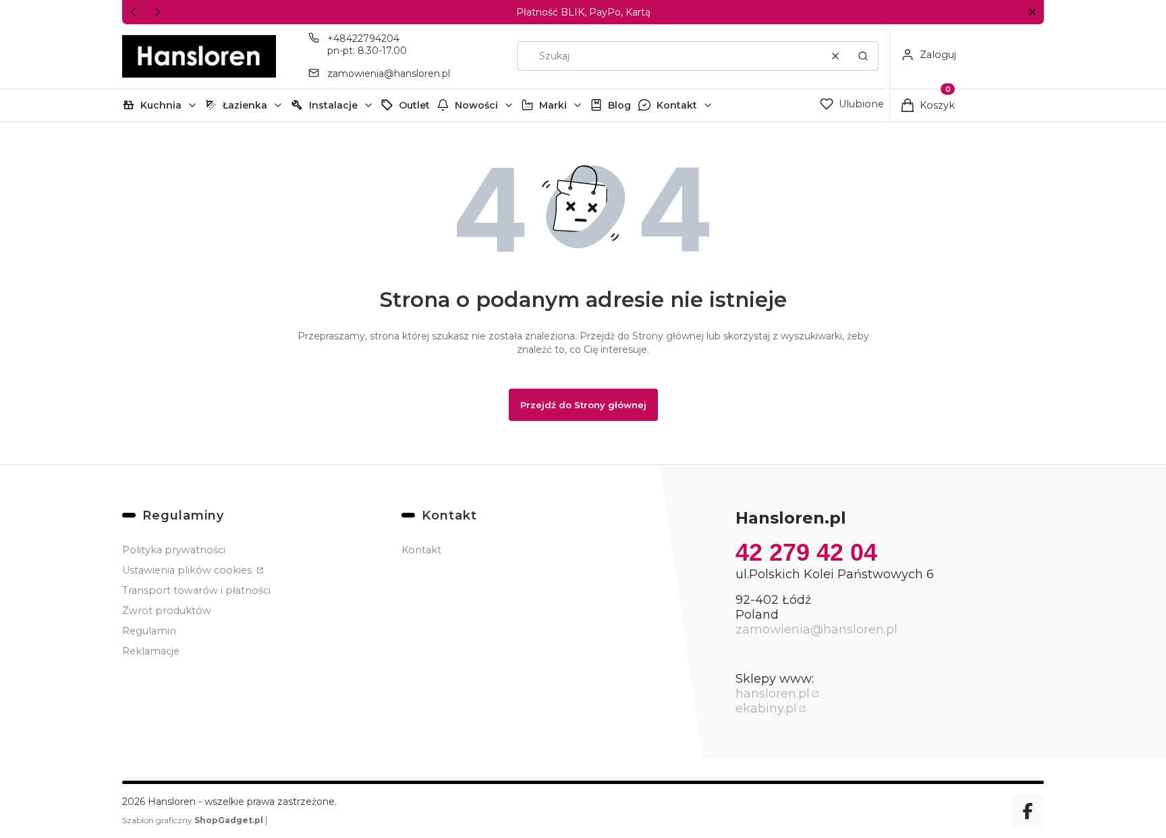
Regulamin (149, 631)
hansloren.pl (772, 693)
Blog (619, 105)
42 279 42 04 (806, 552)
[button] (1032, 12)
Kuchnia (161, 105)
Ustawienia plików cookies (188, 570)
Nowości (476, 105)
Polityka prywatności (173, 550)
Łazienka (245, 105)
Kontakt (677, 105)
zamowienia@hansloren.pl (388, 73)
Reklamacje (150, 651)
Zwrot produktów (166, 611)
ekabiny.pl (766, 708)
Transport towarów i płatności (196, 590)
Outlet (414, 105)
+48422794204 (363, 38)
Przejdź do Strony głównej (583, 404)
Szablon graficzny (192, 820)
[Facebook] (1027, 811)
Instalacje (333, 105)
